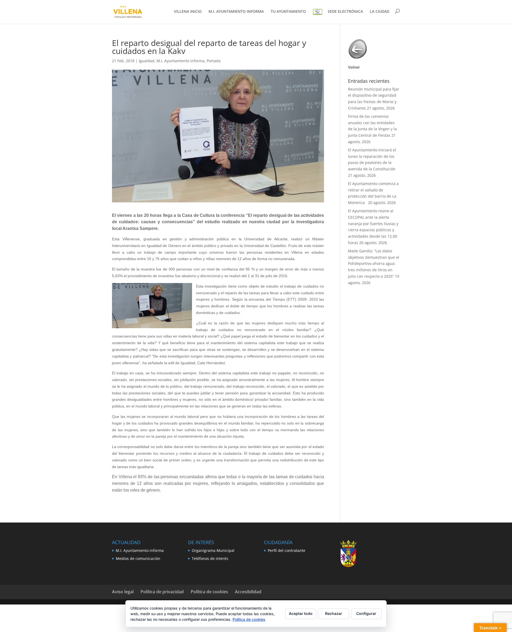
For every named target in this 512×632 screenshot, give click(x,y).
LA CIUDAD (379, 12)
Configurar (366, 613)
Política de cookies (209, 592)
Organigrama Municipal (213, 550)
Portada (214, 60)
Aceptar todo (301, 613)
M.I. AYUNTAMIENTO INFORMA (236, 12)
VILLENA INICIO (188, 12)
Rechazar (333, 613)
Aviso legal (123, 592)
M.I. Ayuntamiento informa (181, 60)
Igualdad (146, 60)
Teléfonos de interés (210, 558)
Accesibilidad (248, 592)
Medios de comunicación (138, 558)
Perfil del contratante (286, 550)
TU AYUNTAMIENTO (288, 12)
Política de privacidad (162, 592)
